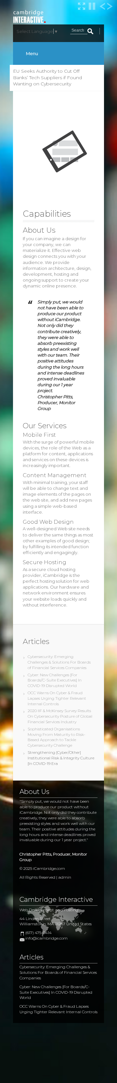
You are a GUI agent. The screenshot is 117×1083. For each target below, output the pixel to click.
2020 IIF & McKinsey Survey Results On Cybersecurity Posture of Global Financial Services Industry (60, 716)
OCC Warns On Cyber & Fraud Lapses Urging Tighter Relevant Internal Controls (57, 698)
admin (64, 877)
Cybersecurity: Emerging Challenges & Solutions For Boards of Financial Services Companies (59, 662)
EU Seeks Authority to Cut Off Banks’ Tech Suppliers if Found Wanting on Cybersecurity (47, 77)
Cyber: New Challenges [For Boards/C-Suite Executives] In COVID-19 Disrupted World (55, 680)
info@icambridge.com (46, 938)
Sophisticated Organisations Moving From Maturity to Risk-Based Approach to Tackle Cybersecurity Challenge (56, 737)
